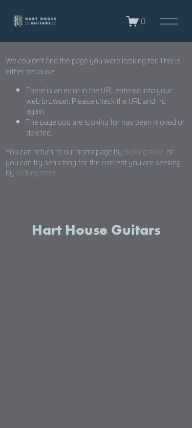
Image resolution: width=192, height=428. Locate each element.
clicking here (143, 151)
